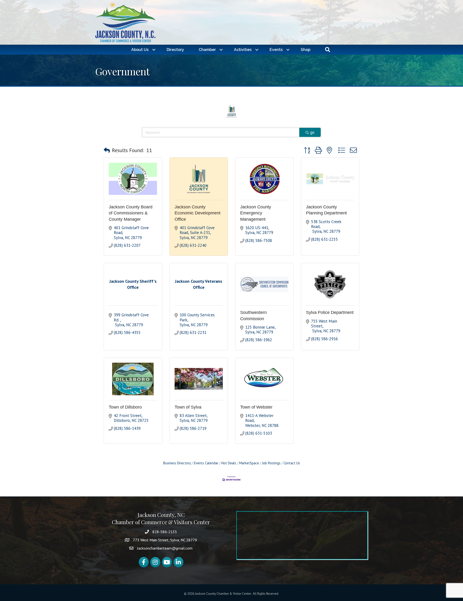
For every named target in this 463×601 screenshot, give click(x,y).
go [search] (312, 132)
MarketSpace (249, 463)
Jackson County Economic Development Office (197, 213)
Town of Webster (256, 407)
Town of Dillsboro (125, 407)
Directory (175, 49)
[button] (107, 150)
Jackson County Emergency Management (255, 213)
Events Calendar (206, 463)
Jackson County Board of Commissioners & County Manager (130, 213)
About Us (140, 49)
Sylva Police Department (330, 312)
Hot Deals (228, 463)
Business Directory (177, 463)
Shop (305, 49)
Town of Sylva (188, 407)
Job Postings (271, 463)
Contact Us (292, 463)
